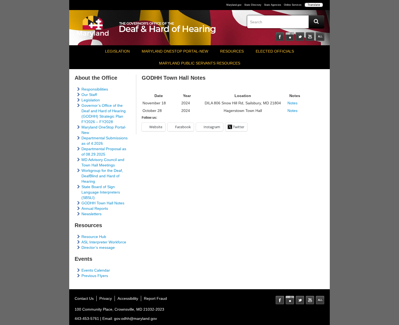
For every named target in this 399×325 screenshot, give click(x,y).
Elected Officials (275, 51)
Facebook (280, 36)
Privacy (105, 298)
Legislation (117, 51)
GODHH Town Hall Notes (102, 203)
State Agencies (272, 5)
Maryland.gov (234, 5)
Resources (232, 51)
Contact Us (84, 298)
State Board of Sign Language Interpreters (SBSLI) (100, 192)
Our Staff (89, 94)
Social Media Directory (320, 36)
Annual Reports (94, 208)
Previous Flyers (94, 275)
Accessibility (128, 298)
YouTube (310, 36)
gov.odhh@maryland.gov (135, 318)
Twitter (300, 36)
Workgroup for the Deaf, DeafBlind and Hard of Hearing (102, 176)
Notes (292, 103)
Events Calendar (95, 270)
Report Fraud (155, 298)
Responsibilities (94, 89)
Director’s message (98, 247)
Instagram (290, 36)
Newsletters (91, 214)
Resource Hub (93, 236)
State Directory (252, 5)
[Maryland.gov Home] (93, 29)
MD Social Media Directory (320, 300)
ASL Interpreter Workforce (103, 242)
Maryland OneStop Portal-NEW (175, 51)
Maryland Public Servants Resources (199, 63)
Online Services (293, 5)
